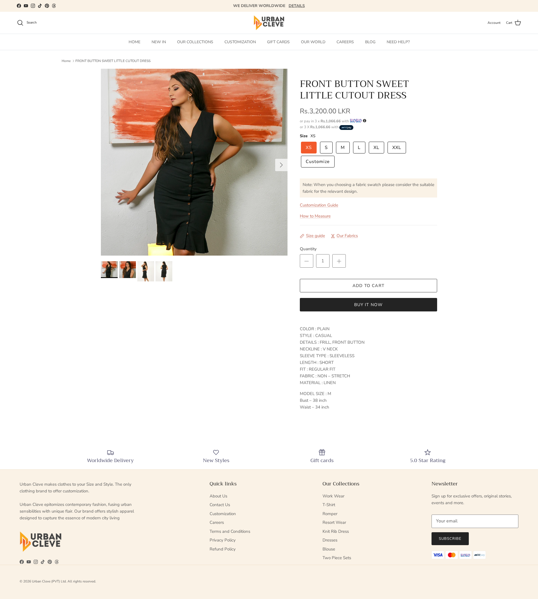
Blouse (329, 549)
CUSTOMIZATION (240, 42)
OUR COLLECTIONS (195, 42)
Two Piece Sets (337, 558)
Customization (223, 514)
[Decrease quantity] (306, 261)
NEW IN (159, 42)
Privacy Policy (223, 540)
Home (66, 60)
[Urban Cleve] (269, 22)
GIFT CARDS (278, 42)
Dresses (330, 540)
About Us (218, 496)
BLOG (370, 42)
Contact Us (220, 505)
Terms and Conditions (230, 531)
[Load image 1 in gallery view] (194, 162)
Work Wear (333, 496)
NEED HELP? (398, 42)
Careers (217, 522)
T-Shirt (329, 505)
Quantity (308, 249)
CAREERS (345, 42)
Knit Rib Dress (336, 531)
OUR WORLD (313, 42)
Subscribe (450, 538)
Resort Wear (334, 522)
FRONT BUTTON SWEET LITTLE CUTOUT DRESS (112, 60)
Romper (330, 514)
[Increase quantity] (339, 261)
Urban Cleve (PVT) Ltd (49, 581)
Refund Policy (223, 549)
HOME (134, 42)
